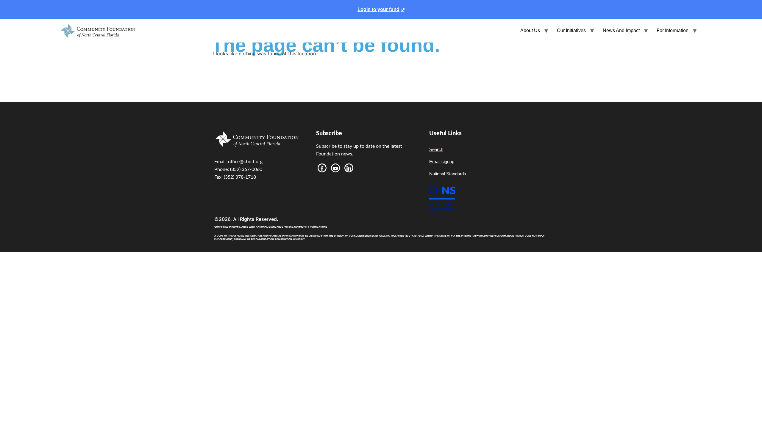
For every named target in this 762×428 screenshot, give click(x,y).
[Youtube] (335, 167)
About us (530, 30)
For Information (672, 30)
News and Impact (621, 30)
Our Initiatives (571, 30)
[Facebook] (322, 167)
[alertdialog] (381, 9)
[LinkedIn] (348, 167)
